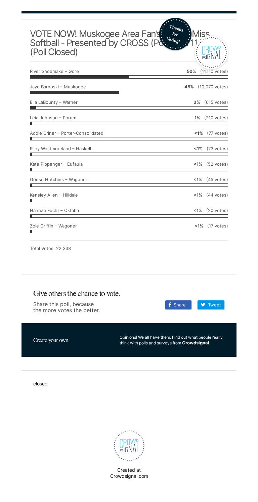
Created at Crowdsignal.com (129, 473)
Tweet (213, 304)
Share (178, 304)
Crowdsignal (195, 342)
